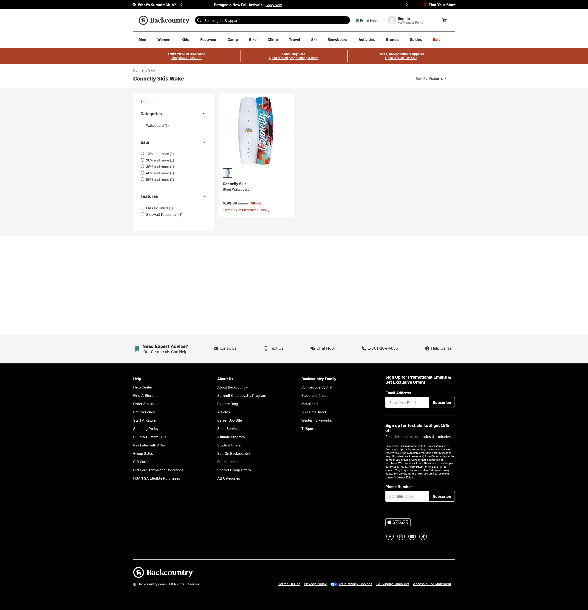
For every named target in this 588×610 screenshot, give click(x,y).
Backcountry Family (318, 378)
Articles (223, 411)
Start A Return (144, 420)
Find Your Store (442, 4)
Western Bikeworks (316, 420)
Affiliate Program (231, 436)
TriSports (308, 428)
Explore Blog (227, 403)
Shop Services (228, 428)
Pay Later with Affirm (150, 445)
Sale (145, 142)
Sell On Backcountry (233, 453)
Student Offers (229, 445)
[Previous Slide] (181, 4)
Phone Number (398, 486)
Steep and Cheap (314, 395)
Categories (151, 113)
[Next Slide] (406, 4)
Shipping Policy (145, 428)
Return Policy (144, 411)
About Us (225, 378)
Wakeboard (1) (157, 125)
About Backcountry (232, 387)
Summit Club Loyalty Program (241, 395)
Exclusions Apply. (396, 449)
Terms (389, 477)
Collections (226, 461)
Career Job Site (229, 420)
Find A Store (143, 395)
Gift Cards (141, 461)
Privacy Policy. (405, 477)
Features (149, 196)
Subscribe (442, 402)
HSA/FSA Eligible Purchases (156, 478)
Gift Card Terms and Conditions (158, 469)
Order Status (143, 403)
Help (137, 378)
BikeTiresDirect (313, 411)
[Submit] (199, 20)
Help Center (142, 387)
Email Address (398, 392)
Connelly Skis (144, 70)
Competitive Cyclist (316, 387)
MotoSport (309, 403)
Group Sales (143, 453)
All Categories (228, 478)
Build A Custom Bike (149, 436)
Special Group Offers (234, 469)
